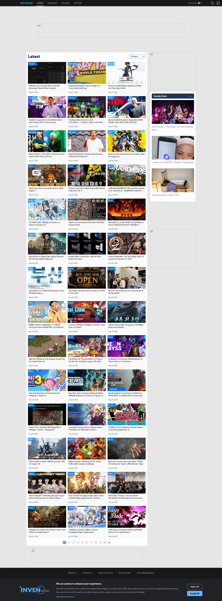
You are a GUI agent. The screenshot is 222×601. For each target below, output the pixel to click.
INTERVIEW (52, 3)
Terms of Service (105, 572)
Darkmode (192, 3)
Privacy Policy (125, 572)
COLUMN (65, 3)
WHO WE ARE (27, 3)
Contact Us (87, 572)
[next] (109, 542)
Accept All (194, 593)
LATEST (40, 3)
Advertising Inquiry (145, 572)
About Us (72, 572)
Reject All (194, 586)
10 (105, 542)
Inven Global (10, 3)
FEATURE (78, 3)
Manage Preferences (65, 596)
